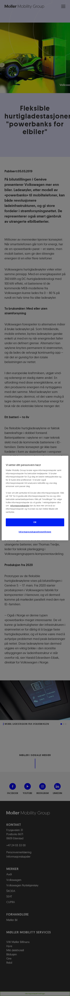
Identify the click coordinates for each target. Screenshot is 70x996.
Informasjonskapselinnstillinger (35, 531)
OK (35, 522)
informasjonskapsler (19, 505)
